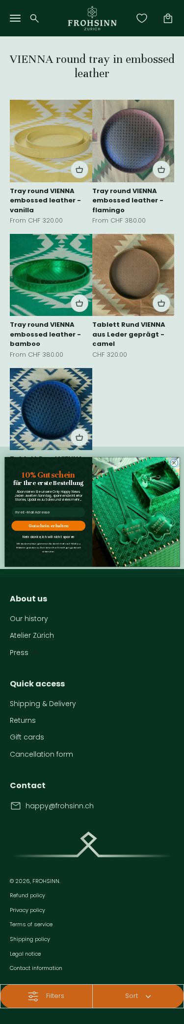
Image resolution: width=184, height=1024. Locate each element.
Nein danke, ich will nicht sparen (48, 537)
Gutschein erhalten (48, 526)
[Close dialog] (174, 463)
